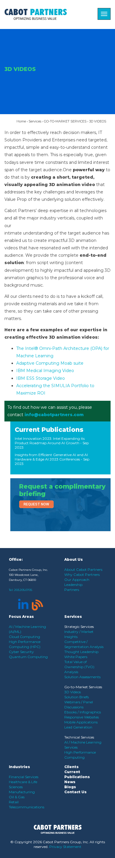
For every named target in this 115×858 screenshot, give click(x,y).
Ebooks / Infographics (82, 712)
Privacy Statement (65, 846)
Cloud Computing (24, 636)
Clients (71, 767)
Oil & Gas (16, 797)
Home (21, 121)
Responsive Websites (81, 717)
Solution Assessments (82, 677)
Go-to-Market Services (83, 687)
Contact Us (75, 792)
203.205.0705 (23, 590)
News (69, 782)
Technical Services (79, 737)
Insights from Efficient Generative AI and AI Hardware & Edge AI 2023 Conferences (51, 457)
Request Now (36, 504)
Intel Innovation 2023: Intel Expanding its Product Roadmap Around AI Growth (50, 440)
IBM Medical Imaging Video (45, 370)
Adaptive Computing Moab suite (49, 363)
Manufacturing (22, 792)
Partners (71, 589)
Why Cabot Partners (82, 574)
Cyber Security (21, 651)
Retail (14, 802)
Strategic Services (79, 626)
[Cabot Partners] (35, 14)
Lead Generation (78, 727)
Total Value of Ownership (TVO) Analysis (79, 667)
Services (35, 121)
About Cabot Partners (83, 569)
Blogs (70, 787)
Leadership (73, 584)
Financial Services (23, 777)
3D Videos (72, 692)
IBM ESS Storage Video (40, 378)
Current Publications (49, 429)
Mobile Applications (81, 722)
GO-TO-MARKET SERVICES (65, 121)
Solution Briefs (76, 697)
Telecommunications (26, 807)
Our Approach (76, 579)
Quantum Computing (28, 657)
